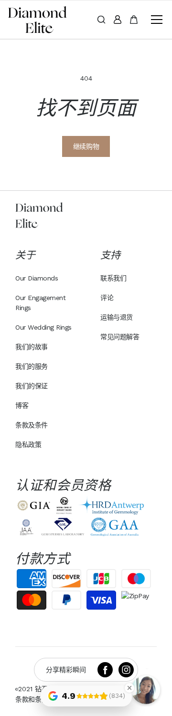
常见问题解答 (119, 337)
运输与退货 (116, 317)
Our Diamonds (36, 278)
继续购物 (86, 146)
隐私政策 (28, 444)
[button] (154, 19)
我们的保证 (31, 386)
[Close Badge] (129, 688)
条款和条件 (31, 699)
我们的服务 (31, 366)
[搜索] (101, 19)
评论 (106, 297)
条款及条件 (31, 425)
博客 (21, 405)
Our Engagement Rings (40, 302)
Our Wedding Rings (43, 327)
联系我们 (113, 278)
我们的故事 (31, 347)
